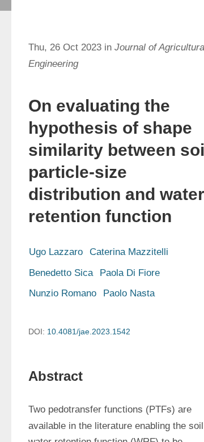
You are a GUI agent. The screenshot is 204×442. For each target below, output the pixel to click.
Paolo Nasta (129, 293)
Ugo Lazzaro (56, 251)
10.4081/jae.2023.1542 (88, 331)
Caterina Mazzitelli (129, 251)
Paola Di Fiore (130, 272)
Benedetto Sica (61, 272)
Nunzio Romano (62, 293)
